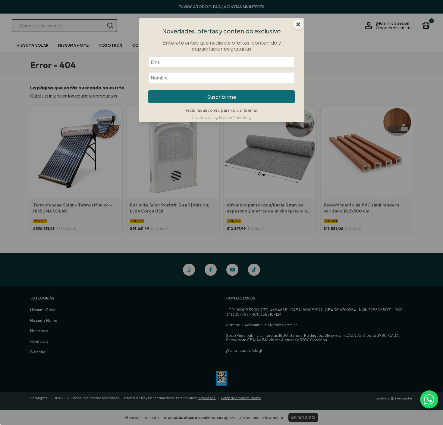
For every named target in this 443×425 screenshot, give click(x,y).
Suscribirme (221, 97)
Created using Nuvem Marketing (221, 117)
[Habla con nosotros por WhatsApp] (429, 399)
